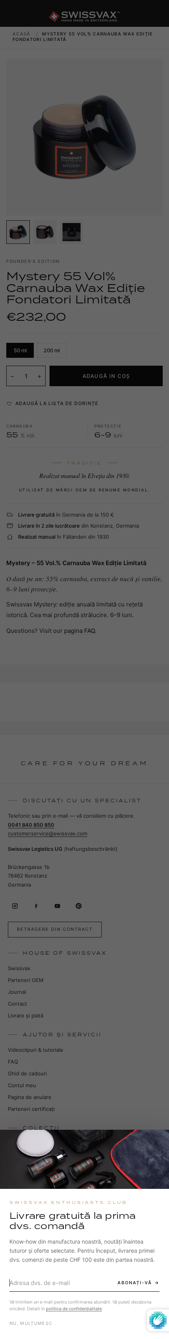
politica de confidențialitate (74, 1308)
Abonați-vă (135, 1282)
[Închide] (156, 1142)
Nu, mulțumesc (30, 1323)
